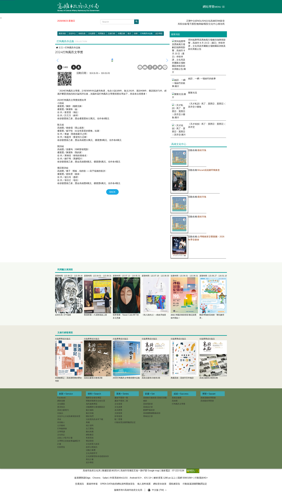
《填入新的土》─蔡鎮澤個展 (155, 295)
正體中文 (190, 21)
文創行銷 (111, 33)
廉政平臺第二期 (121, 401)
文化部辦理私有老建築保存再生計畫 (97, 457)
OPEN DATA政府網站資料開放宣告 (117, 483)
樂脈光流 (192, 92)
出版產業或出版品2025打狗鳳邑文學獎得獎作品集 (126, 358)
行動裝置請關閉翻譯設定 (125, 422)
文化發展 (118, 404)
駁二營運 (118, 419)
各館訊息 (81, 33)
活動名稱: (197, 150)
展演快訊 (61, 407)
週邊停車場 (92, 483)
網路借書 (61, 401)
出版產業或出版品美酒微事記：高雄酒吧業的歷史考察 (68, 360)
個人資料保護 (144, 483)
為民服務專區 (91, 404)
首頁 (61, 47)
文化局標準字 (91, 453)
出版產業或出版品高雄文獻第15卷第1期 (151, 358)
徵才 (129, 33)
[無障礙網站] (192, 470)
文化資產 (118, 407)
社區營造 (61, 447)
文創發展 (118, 413)
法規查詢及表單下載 (94, 419)
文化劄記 (61, 435)
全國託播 (121, 33)
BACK (112, 192)
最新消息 (62, 33)
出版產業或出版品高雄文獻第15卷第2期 (93, 358)
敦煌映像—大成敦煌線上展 (97, 295)
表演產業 (118, 410)
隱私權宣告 (174, 483)
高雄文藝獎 (176, 398)
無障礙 (200, 24)
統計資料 (90, 425)
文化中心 (213, 24)
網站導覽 (208, 6)
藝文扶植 (90, 413)
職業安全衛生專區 (93, 398)
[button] (219, 6)
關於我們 (90, 416)
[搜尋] (136, 21)
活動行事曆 (90, 450)
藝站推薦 (90, 431)
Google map (153, 470)
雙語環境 (90, 441)
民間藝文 (101, 33)
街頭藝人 (61, 422)
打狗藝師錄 (62, 428)
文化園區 (61, 404)
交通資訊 (79, 483)
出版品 (60, 413)
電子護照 (191, 24)
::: (202, 7)
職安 (206, 24)
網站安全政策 (159, 483)
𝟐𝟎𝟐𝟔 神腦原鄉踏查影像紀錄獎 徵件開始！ (184, 297)
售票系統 (90, 438)
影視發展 (118, 416)
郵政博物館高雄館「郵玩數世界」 (213, 297)
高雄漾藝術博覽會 (208, 398)
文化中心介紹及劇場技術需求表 (68, 417)
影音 (222, 21)
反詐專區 (158, 33)
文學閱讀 (61, 431)
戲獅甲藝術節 (149, 410)
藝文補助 (90, 410)
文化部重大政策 (92, 444)
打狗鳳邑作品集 (146, 33)
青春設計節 (148, 416)
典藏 (88, 422)
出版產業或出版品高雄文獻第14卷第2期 (208, 358)
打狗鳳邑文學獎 (178, 404)
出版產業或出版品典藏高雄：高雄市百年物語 (182, 358)
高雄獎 (175, 401)
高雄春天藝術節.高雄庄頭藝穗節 (155, 399)
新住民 (221, 24)
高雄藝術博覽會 (207, 401)
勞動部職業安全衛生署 (95, 401)
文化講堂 (91, 33)
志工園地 (90, 428)
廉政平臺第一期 (121, 398)
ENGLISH (200, 21)
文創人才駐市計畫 (65, 438)
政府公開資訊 (91, 447)
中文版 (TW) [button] (158, 490)
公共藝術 (61, 425)
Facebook (61, 398)
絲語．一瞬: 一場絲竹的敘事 (202, 78)
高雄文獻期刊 (63, 410)
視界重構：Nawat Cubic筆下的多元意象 (126, 297)
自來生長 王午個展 (68, 295)
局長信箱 (182, 24)
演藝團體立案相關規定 (95, 407)
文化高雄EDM (213, 21)
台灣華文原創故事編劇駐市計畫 (68, 442)
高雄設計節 (148, 407)
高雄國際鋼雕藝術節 (151, 413)
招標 (135, 33)
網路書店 (90, 435)
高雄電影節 (148, 404)
